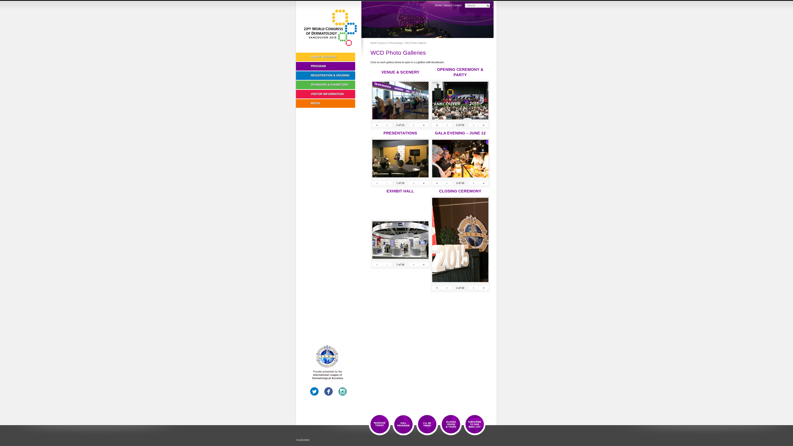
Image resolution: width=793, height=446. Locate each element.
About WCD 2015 (323, 56)
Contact (457, 5)
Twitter (314, 391)
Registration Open (380, 424)
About (447, 5)
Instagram (342, 391)
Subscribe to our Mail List (475, 424)
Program (318, 66)
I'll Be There (427, 424)
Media (315, 103)
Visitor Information (327, 94)
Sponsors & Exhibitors (329, 84)
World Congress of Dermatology (332, 27)
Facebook (328, 391)
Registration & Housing (330, 75)
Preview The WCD (451, 424)
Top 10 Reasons (403, 424)
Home (438, 5)
